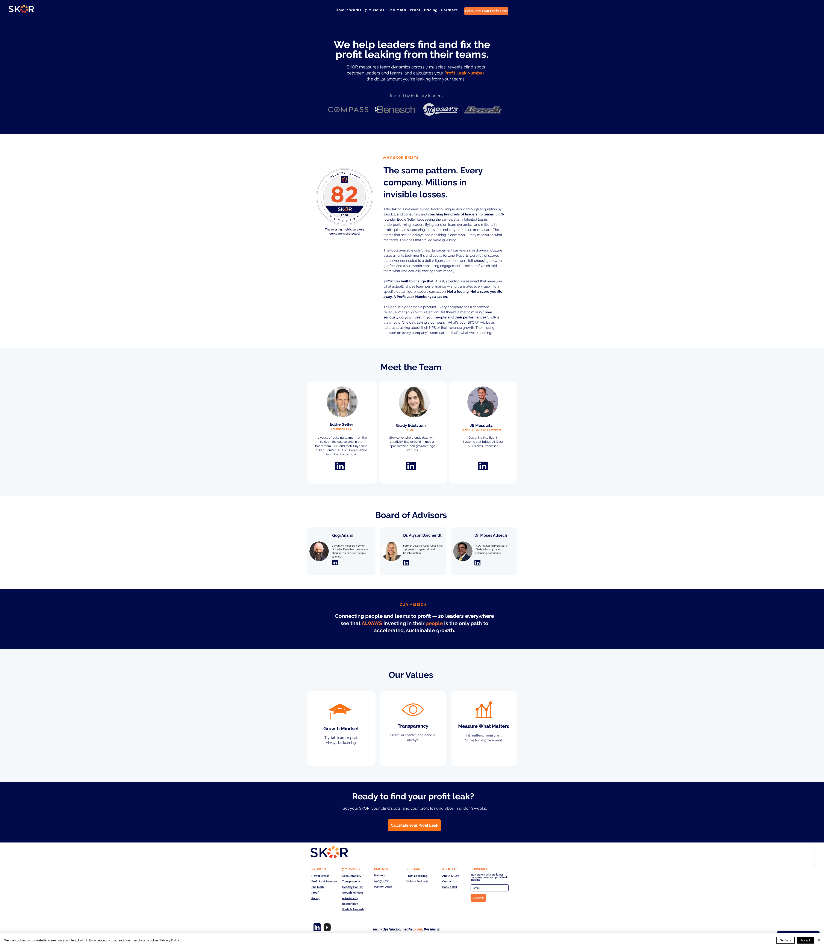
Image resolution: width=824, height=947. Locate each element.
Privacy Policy (169, 940)
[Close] (818, 940)
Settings (785, 940)
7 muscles (436, 67)
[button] (374, 10)
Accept (805, 940)
